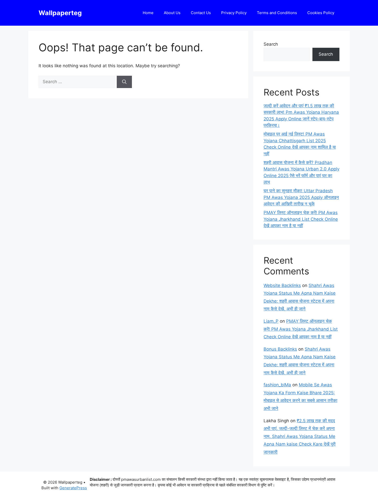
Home (148, 12)
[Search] (124, 82)
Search (271, 44)
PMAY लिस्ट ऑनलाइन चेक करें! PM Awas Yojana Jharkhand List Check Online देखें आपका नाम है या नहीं (301, 219)
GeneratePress (73, 487)
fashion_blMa (277, 384)
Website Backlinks (282, 285)
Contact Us (201, 12)
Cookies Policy (320, 12)
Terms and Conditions (277, 12)
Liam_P (271, 321)
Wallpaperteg (60, 13)
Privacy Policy (234, 12)
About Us (172, 12)
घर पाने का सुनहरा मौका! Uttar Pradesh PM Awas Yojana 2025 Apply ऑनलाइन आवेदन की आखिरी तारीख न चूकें (301, 197)
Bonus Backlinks (280, 349)
